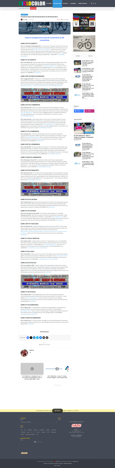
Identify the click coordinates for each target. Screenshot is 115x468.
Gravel (38, 432)
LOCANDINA (61, 54)
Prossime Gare (57, 3)
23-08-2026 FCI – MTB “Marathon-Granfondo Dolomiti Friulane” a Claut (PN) (88, 63)
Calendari (73, 3)
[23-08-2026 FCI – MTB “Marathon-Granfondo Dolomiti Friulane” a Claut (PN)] (77, 62)
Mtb (48, 432)
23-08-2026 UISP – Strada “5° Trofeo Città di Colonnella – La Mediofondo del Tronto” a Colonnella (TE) (88, 86)
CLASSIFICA (24, 56)
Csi (31, 432)
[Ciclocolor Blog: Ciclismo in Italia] (32, 3)
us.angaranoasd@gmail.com (50, 65)
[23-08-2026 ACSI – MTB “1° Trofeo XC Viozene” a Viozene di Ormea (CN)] (77, 70)
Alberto (24, 19)
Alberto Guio (75, 461)
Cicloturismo (41, 429)
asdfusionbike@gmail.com (32, 298)
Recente (90, 56)
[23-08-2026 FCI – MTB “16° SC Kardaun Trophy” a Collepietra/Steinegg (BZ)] (77, 95)
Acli (21, 429)
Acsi (25, 429)
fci (34, 432)
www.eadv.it (73, 435)
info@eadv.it (79, 435)
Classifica (48, 429)
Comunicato (54, 429)
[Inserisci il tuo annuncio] (44, 344)
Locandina (43, 432)
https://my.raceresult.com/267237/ (42, 49)
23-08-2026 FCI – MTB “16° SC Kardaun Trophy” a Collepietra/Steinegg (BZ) (88, 95)
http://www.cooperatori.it (26, 85)
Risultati (65, 3)
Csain (28, 432)
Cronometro (23, 432)
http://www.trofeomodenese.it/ (41, 85)
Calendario (30, 429)
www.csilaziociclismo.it (62, 255)
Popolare (78, 56)
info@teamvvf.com (58, 216)
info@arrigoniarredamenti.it (33, 137)
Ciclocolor (58, 461)
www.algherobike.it (25, 314)
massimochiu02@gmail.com (50, 244)
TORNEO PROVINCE (82, 3)
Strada (22, 434)
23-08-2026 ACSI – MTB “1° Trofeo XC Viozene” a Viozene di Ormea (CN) (88, 70)
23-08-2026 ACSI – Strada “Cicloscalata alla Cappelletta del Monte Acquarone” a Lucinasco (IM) (87, 77)
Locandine (49, 3)
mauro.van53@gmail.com (27, 112)
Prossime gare (45, 331)
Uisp (37, 434)
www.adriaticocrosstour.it (34, 247)
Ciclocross (36, 429)
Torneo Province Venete (29, 434)
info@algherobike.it (26, 311)
